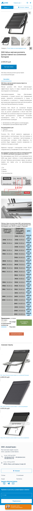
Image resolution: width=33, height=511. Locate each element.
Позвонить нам (17, 2)
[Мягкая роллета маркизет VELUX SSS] (16, 23)
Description (6, 79)
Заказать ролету (16, 334)
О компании (19, 475)
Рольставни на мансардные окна (16, 48)
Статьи (3, 475)
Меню (6, 7)
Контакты (19, 479)
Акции (3, 479)
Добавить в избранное (29, 12)
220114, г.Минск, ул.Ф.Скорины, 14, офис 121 (14, 464)
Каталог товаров (24, 7)
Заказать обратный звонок (9, 481)
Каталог (17, 471)
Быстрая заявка (8, 67)
